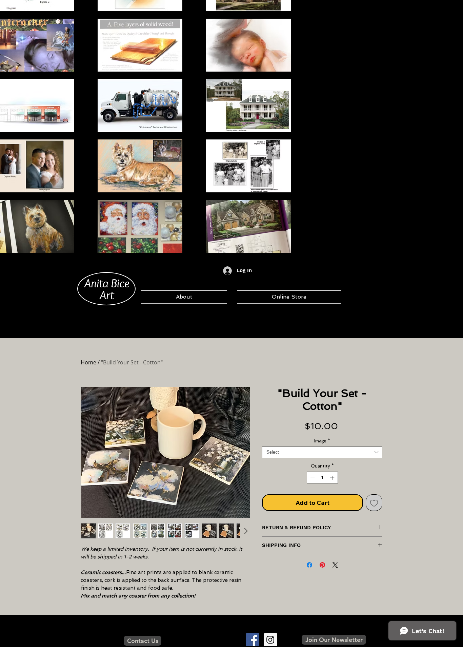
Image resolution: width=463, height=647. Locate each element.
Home (88, 362)
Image (322, 440)
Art (107, 294)
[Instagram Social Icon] (270, 639)
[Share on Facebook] (309, 565)
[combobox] (322, 452)
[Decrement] (312, 477)
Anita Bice (106, 282)
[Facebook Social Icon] (252, 639)
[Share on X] (335, 565)
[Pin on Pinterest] (322, 565)
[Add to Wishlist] (374, 502)
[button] (334, 640)
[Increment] (333, 477)
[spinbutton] (322, 477)
